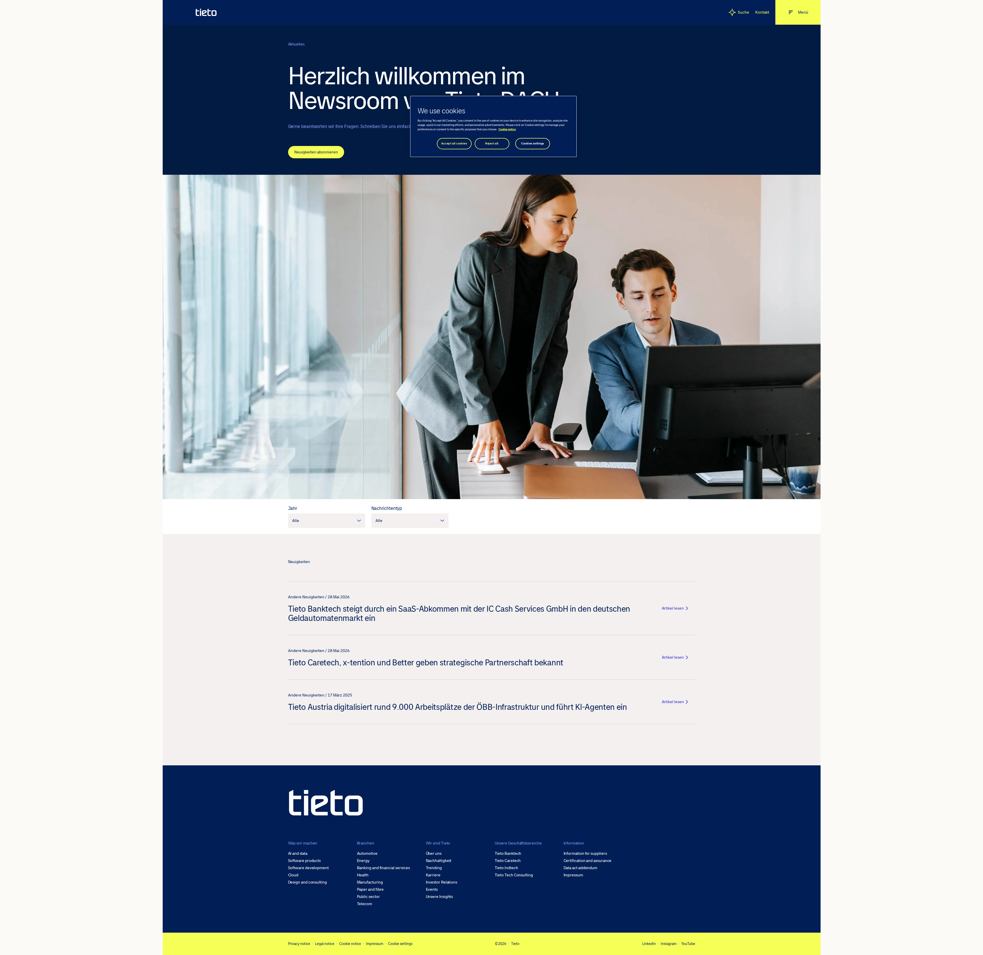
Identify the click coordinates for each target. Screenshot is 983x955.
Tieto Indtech (506, 868)
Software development (308, 868)
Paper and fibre (370, 889)
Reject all (492, 143)
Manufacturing (370, 882)
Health (363, 875)
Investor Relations (441, 882)
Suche (743, 12)
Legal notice (324, 943)
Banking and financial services (383, 868)
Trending (434, 868)
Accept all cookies (454, 143)
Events (432, 889)
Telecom (364, 904)
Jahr (292, 508)
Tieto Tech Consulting (514, 875)
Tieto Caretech (508, 860)
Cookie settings (400, 943)
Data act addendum (581, 868)
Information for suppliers (585, 853)
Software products (304, 860)
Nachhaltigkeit (439, 860)
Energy (363, 860)
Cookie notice (350, 943)
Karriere (433, 875)
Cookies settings (532, 143)
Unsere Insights (439, 896)
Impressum (573, 875)
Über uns (434, 853)
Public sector (368, 896)
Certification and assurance (588, 860)
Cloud (293, 875)
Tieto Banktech (508, 853)
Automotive (367, 853)
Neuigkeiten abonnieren (316, 152)
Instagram (668, 943)
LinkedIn (649, 943)
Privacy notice (299, 943)
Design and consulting (307, 882)
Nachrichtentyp (386, 508)
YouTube (688, 943)
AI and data (297, 853)
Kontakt (762, 12)
